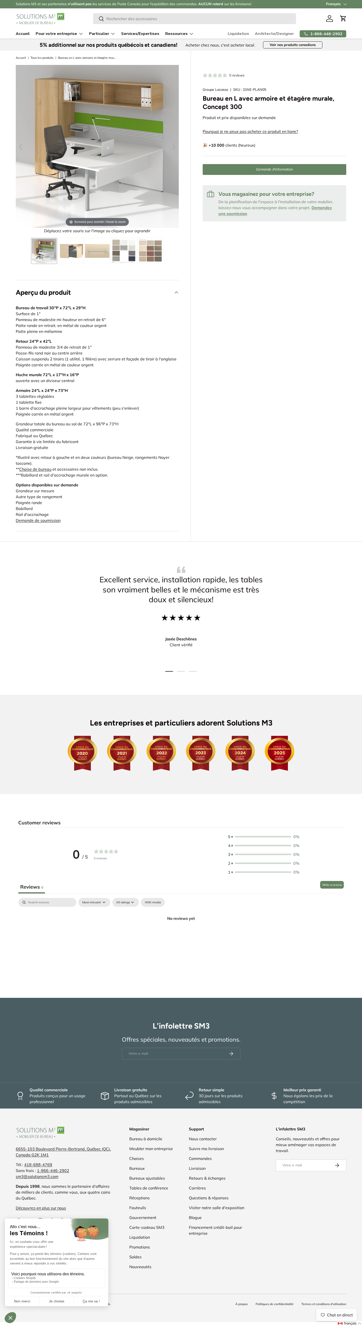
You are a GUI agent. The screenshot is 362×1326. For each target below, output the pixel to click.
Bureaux (137, 1168)
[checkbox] (153, 902)
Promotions (139, 1247)
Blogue (195, 1217)
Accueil (23, 33)
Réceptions (139, 1197)
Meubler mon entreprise (151, 1148)
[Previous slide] (21, 147)
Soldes (135, 1256)
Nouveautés (140, 1266)
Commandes (200, 1158)
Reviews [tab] (31, 887)
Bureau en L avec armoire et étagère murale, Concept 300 (87, 57)
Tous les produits (42, 57)
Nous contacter (203, 1138)
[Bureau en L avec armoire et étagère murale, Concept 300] (44, 251)
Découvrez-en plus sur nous (41, 1207)
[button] (343, 18)
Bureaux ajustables (147, 1178)
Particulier (99, 33)
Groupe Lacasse (215, 89)
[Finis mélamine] (124, 251)
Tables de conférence (148, 1188)
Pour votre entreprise (56, 33)
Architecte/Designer (274, 33)
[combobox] (194, 18)
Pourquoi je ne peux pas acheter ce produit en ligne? (250, 131)
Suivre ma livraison (206, 1148)
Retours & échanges (207, 1178)
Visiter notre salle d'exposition (216, 1207)
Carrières (197, 1188)
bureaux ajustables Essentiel (68, 4)
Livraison (197, 1168)
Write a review (332, 885)
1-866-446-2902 (53, 1170)
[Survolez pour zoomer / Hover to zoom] (97, 145)
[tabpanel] (181, 935)
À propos (241, 1304)
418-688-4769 (38, 1164)
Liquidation (238, 33)
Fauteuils (137, 1207)
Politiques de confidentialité (275, 1304)
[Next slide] (174, 147)
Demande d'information (274, 169)
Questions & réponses (209, 1197)
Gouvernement (142, 1217)
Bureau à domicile (145, 1138)
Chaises (136, 1158)
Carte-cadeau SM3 (147, 1227)
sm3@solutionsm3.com (37, 1176)
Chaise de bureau (35, 469)
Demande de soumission (38, 520)
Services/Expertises (140, 33)
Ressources (176, 33)
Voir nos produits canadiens (293, 45)
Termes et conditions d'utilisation (323, 1304)
